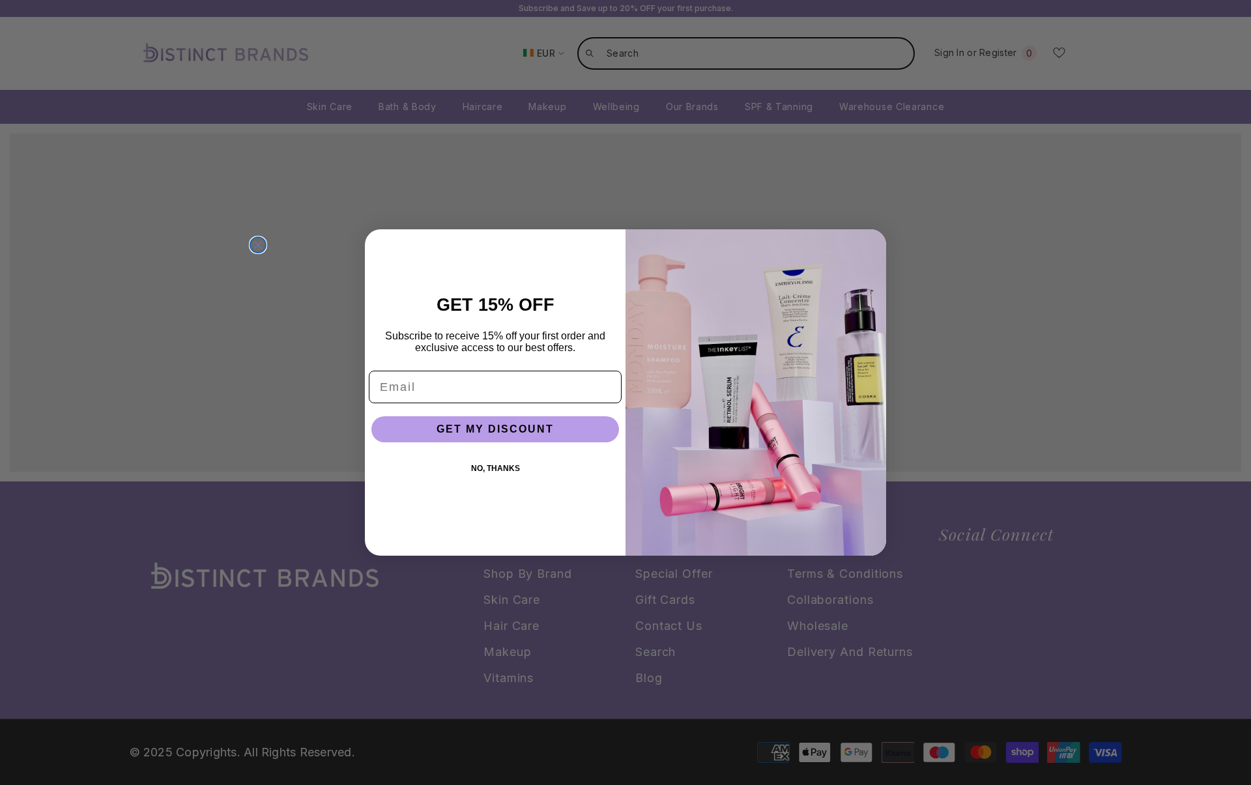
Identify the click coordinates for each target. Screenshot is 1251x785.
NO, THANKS (495, 468)
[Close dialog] (258, 245)
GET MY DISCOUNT (495, 429)
